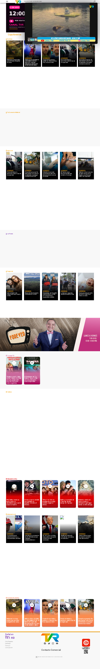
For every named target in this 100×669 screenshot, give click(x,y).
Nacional (10, 170)
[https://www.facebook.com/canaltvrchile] (45, 643)
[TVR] (7, 1)
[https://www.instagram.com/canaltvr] (53, 644)
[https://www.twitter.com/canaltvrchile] (49, 644)
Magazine (64, 533)
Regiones (82, 170)
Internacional (10, 533)
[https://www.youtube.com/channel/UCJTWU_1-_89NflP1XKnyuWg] (57, 644)
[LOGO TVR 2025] (18, 1)
